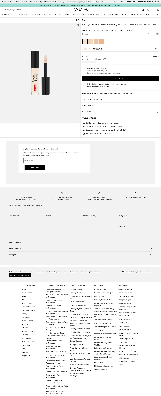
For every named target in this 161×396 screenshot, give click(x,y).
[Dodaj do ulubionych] (77, 25)
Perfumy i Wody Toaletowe (79, 314)
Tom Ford (25, 335)
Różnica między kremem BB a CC (105, 315)
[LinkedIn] (136, 230)
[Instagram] (124, 230)
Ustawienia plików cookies (90, 272)
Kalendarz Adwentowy (126, 296)
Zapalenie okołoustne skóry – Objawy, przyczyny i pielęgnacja (105, 310)
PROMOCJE (23, 15)
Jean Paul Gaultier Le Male (128, 354)
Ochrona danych (15, 272)
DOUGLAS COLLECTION (140, 15)
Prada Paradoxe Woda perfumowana (54, 301)
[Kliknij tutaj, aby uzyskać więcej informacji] (118, 5)
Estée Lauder (26, 345)
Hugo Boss (25, 324)
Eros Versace (123, 342)
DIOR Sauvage (124, 358)
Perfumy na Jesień (125, 293)
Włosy (76, 15)
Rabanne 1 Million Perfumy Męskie (128, 334)
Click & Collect (124, 316)
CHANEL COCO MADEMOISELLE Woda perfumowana (54, 340)
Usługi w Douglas (125, 300)
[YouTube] (128, 230)
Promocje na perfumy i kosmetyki (78, 374)
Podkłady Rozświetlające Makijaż (103, 338)
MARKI (124, 15)
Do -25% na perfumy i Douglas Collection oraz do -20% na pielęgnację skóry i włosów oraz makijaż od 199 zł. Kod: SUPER (78, 5)
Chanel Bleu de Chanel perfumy (127, 362)
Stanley (24, 314)
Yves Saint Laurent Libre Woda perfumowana (57, 296)
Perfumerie (131, 2)
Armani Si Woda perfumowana (56, 352)
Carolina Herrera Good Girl (128, 351)
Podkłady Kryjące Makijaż (103, 300)
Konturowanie (99, 362)
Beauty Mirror (123, 323)
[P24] (34, 221)
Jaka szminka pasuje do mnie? (105, 327)
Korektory (113, 25)
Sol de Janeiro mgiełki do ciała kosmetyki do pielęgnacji (81, 319)
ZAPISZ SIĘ (34, 167)
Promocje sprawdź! (77, 302)
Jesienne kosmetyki (126, 289)
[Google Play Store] (124, 220)
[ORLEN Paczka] (64, 221)
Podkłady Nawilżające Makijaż (105, 334)
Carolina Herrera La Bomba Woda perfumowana (55, 362)
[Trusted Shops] (89, 218)
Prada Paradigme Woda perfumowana (54, 367)
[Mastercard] (19, 221)
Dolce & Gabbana (28, 342)
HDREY (24, 300)
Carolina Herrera (28, 321)
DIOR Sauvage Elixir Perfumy (56, 371)
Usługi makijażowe (125, 303)
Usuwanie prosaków (101, 289)
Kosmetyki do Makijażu (78, 305)
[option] (85, 41)
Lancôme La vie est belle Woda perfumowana (57, 312)
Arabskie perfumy (100, 369)
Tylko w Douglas (76, 341)
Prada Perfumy (27, 317)
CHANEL (25, 296)
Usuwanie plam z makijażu (103, 293)
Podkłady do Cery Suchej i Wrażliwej (103, 343)
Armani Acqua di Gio (126, 339)
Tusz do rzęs (98, 330)
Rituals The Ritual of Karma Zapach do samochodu (55, 392)
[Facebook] (121, 230)
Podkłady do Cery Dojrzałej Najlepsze (104, 304)
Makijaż (47, 15)
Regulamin (74, 272)
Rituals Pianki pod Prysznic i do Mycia (81, 349)
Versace (24, 349)
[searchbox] (21, 9)
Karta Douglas (120, 2)
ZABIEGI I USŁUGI (153, 2)
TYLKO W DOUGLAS (110, 15)
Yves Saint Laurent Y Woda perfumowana (55, 356)
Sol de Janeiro (27, 293)
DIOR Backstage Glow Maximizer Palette (54, 381)
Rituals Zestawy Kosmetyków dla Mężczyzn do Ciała (80, 336)
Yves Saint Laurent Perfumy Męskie (80, 324)
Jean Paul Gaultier (28, 307)
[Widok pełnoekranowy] (77, 120)
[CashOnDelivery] (11, 226)
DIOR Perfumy (27, 303)
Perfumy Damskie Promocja (80, 328)
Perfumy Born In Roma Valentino (127, 347)
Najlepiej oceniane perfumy (79, 364)
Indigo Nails (26, 356)
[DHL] (48, 221)
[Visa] (27, 221)
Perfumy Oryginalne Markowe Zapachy (80, 310)
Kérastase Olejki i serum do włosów (80, 354)
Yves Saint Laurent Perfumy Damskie (80, 360)
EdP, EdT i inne (99, 296)
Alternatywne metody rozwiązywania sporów (51, 272)
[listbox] (120, 49)
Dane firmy (28, 272)
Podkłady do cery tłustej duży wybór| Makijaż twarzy (104, 352)
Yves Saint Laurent (28, 310)
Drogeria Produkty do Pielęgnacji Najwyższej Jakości (81, 369)
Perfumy (36, 15)
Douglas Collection (28, 331)
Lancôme (25, 352)
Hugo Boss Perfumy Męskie (80, 332)
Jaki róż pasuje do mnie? (103, 323)
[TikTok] (132, 230)
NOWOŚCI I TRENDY (91, 15)
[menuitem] (10, 14)
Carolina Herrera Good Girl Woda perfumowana (55, 290)
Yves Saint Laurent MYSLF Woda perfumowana (55, 328)
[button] (80, 242)
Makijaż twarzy (103, 25)
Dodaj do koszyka (121, 78)
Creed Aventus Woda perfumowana (53, 376)
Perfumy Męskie (75, 293)
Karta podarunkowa (77, 344)
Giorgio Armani (27, 338)
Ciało (67, 15)
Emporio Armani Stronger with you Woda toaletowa (56, 317)
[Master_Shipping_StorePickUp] (72, 221)
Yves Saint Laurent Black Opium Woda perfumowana (55, 334)
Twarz (58, 15)
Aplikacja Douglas (125, 330)
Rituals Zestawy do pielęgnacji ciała (81, 297)
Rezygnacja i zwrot (125, 319)
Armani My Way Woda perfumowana (54, 347)
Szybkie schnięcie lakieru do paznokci (104, 358)
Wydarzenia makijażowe (127, 312)
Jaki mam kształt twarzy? (103, 320)
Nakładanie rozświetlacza (103, 348)
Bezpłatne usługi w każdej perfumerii (128, 308)
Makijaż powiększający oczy (104, 366)
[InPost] (56, 221)
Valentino (25, 328)
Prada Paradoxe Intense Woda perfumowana (57, 387)
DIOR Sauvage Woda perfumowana (53, 307)
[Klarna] (11, 221)
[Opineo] (107, 218)
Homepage (86, 25)
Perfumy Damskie (76, 289)
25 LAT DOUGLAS (8, 15)
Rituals (24, 289)
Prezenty (142, 2)
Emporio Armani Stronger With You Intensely (57, 323)
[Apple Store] (136, 220)
